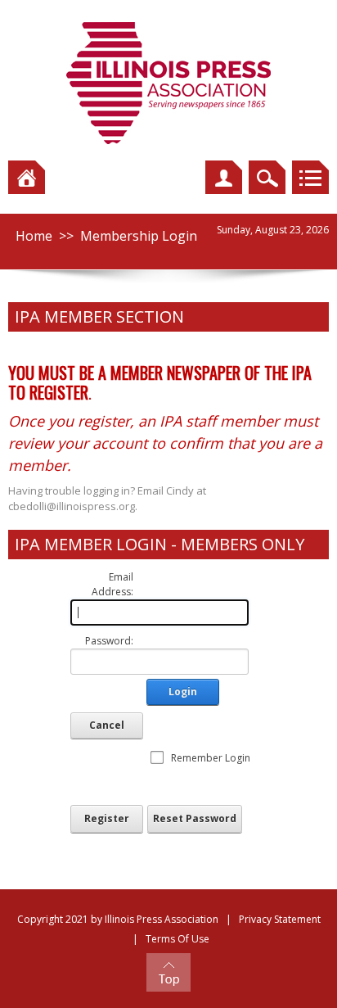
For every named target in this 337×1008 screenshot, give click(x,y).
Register (106, 818)
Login (182, 691)
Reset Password (194, 818)
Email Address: (112, 584)
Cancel (106, 725)
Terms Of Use (177, 939)
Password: (109, 641)
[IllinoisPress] (168, 82)
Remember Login (210, 758)
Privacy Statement (280, 919)
